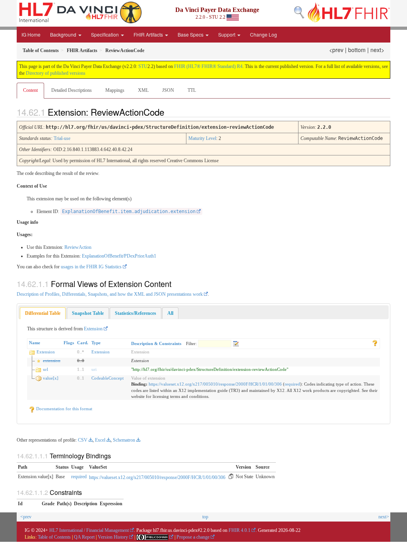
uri (94, 369)
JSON (168, 90)
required (292, 384)
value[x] (50, 378)
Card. (82, 342)
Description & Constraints (156, 343)
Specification (105, 34)
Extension (93, 329)
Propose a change (192, 537)
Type (96, 342)
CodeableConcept (107, 378)
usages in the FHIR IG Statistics (91, 267)
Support (227, 34)
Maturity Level (202, 138)
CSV (82, 440)
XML (143, 90)
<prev (336, 50)
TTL (192, 90)
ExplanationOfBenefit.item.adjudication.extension (129, 211)
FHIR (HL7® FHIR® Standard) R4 (208, 66)
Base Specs (191, 34)
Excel (100, 440)
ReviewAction (77, 247)
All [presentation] (170, 313)
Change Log (263, 34)
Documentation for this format (63, 408)
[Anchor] (171, 111)
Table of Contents (54, 537)
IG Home (31, 34)
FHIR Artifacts (149, 34)
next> (377, 50)
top (205, 517)
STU (142, 66)
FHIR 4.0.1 (239, 530)
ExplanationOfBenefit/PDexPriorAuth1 (119, 256)
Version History (113, 537)
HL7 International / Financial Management (89, 530)
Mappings (114, 90)
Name (34, 342)
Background (64, 34)
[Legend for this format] (375, 342)
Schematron (124, 440)
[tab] (43, 313)
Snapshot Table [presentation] (88, 313)
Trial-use (62, 138)
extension (51, 360)
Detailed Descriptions (71, 90)
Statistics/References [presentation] (135, 313)
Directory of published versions (55, 73)
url (45, 369)
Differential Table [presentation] (42, 313)
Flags (69, 342)
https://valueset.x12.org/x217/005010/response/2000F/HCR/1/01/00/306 (215, 384)
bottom (357, 50)
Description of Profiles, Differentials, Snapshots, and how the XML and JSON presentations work (110, 294)
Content (30, 90)
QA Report (84, 537)
